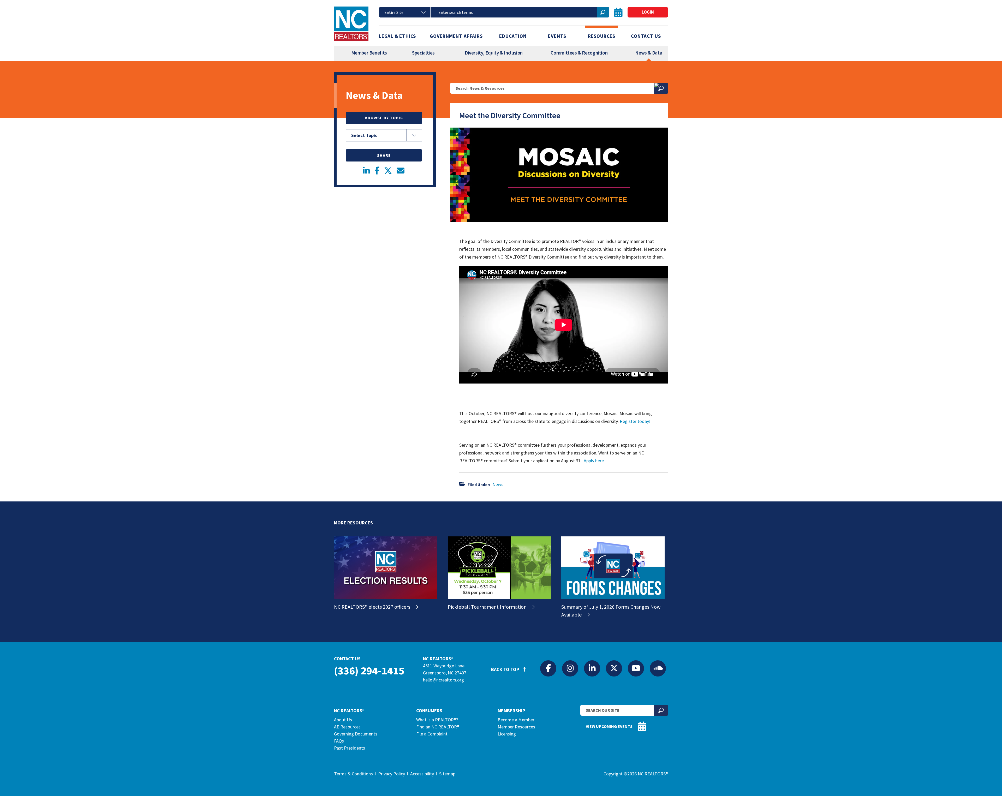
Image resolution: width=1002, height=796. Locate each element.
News (497, 484)
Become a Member (516, 720)
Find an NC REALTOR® (437, 727)
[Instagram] (570, 668)
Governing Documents (355, 734)
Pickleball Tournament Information (488, 606)
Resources (601, 36)
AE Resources (347, 727)
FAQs (339, 741)
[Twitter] (614, 668)
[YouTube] (636, 668)
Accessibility (422, 774)
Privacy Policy (391, 774)
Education (512, 36)
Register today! (635, 421)
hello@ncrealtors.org (443, 680)
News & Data (648, 53)
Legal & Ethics (397, 36)
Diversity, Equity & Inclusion (494, 53)
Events (557, 36)
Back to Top (505, 669)
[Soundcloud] (658, 668)
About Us (343, 720)
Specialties (423, 53)
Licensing (507, 734)
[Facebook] (548, 668)
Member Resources (516, 727)
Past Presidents (349, 748)
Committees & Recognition (579, 53)
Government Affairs (456, 36)
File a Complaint (432, 734)
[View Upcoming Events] (618, 12)
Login (648, 12)
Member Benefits (369, 53)
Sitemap (447, 774)
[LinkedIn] (592, 668)
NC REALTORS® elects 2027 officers (372, 606)
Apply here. (594, 461)
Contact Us (646, 36)
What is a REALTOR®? (437, 720)
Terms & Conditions (353, 774)
